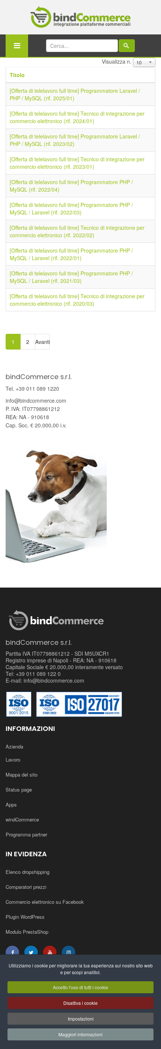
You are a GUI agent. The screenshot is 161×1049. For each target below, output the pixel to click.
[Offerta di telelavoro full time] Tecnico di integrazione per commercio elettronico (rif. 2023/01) (77, 162)
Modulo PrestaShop (27, 931)
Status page (19, 789)
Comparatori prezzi (26, 886)
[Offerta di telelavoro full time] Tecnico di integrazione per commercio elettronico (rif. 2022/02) (77, 231)
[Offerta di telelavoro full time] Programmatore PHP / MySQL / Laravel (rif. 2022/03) (71, 208)
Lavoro (13, 759)
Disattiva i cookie (80, 1003)
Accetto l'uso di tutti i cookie (80, 987)
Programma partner (26, 834)
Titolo (17, 75)
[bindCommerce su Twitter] (31, 952)
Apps (11, 804)
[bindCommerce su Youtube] (50, 952)
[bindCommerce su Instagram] (68, 952)
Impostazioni (81, 1018)
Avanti (42, 341)
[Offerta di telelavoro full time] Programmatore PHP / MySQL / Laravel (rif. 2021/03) (71, 276)
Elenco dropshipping (27, 871)
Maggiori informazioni (80, 1034)
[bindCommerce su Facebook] (12, 952)
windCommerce (22, 819)
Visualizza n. (116, 61)
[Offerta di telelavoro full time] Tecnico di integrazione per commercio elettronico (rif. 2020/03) (77, 299)
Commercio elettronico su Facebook (45, 901)
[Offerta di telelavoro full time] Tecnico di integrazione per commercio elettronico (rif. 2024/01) (77, 117)
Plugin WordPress (25, 916)
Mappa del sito (21, 774)
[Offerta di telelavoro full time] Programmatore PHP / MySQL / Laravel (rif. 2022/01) (71, 254)
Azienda (14, 746)
